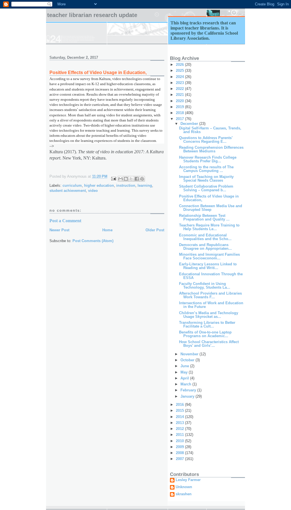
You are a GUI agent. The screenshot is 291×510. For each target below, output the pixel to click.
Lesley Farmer (188, 480)
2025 (180, 70)
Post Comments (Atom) (92, 241)
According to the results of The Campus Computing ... (206, 169)
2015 (180, 410)
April (185, 378)
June (185, 366)
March (186, 384)
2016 (180, 404)
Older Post (155, 230)
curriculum (72, 185)
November (189, 354)
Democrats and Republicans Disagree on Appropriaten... (205, 247)
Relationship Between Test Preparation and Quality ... (204, 217)
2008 (180, 453)
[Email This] (120, 179)
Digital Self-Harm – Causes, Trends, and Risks (210, 130)
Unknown (184, 487)
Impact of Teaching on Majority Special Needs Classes (206, 178)
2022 (180, 89)
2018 (180, 113)
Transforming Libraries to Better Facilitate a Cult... (207, 324)
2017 (180, 119)
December (189, 123)
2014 (180, 417)
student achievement (67, 190)
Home (107, 230)
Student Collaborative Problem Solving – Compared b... (206, 188)
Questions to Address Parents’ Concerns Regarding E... (205, 140)
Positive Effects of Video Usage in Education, (209, 198)
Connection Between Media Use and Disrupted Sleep (210, 208)
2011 (180, 435)
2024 (180, 77)
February (188, 390)
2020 (180, 101)
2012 (180, 429)
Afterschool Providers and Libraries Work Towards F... (210, 295)
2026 (180, 64)
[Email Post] (113, 178)
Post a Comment (65, 220)
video (93, 190)
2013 (180, 423)
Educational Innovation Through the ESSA (211, 276)
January (188, 396)
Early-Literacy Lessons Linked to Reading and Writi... (208, 266)
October (188, 360)
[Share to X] (131, 179)
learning (145, 185)
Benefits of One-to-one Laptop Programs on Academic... (205, 334)
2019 (180, 107)
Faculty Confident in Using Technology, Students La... (204, 285)
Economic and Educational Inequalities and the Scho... (205, 237)
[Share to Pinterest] (142, 179)
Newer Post (59, 230)
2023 (180, 83)
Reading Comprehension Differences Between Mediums (211, 149)
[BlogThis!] (126, 179)
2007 (180, 459)
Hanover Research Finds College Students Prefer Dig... (207, 159)
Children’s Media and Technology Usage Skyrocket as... (208, 315)
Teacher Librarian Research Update (92, 15)
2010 (180, 441)
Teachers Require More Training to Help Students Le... (209, 227)
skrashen (184, 494)
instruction (125, 185)
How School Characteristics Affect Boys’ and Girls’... (209, 344)
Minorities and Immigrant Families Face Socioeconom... (209, 256)
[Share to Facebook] (137, 179)
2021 (180, 95)
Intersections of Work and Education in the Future (211, 305)
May (184, 372)
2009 (180, 447)
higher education (99, 185)
